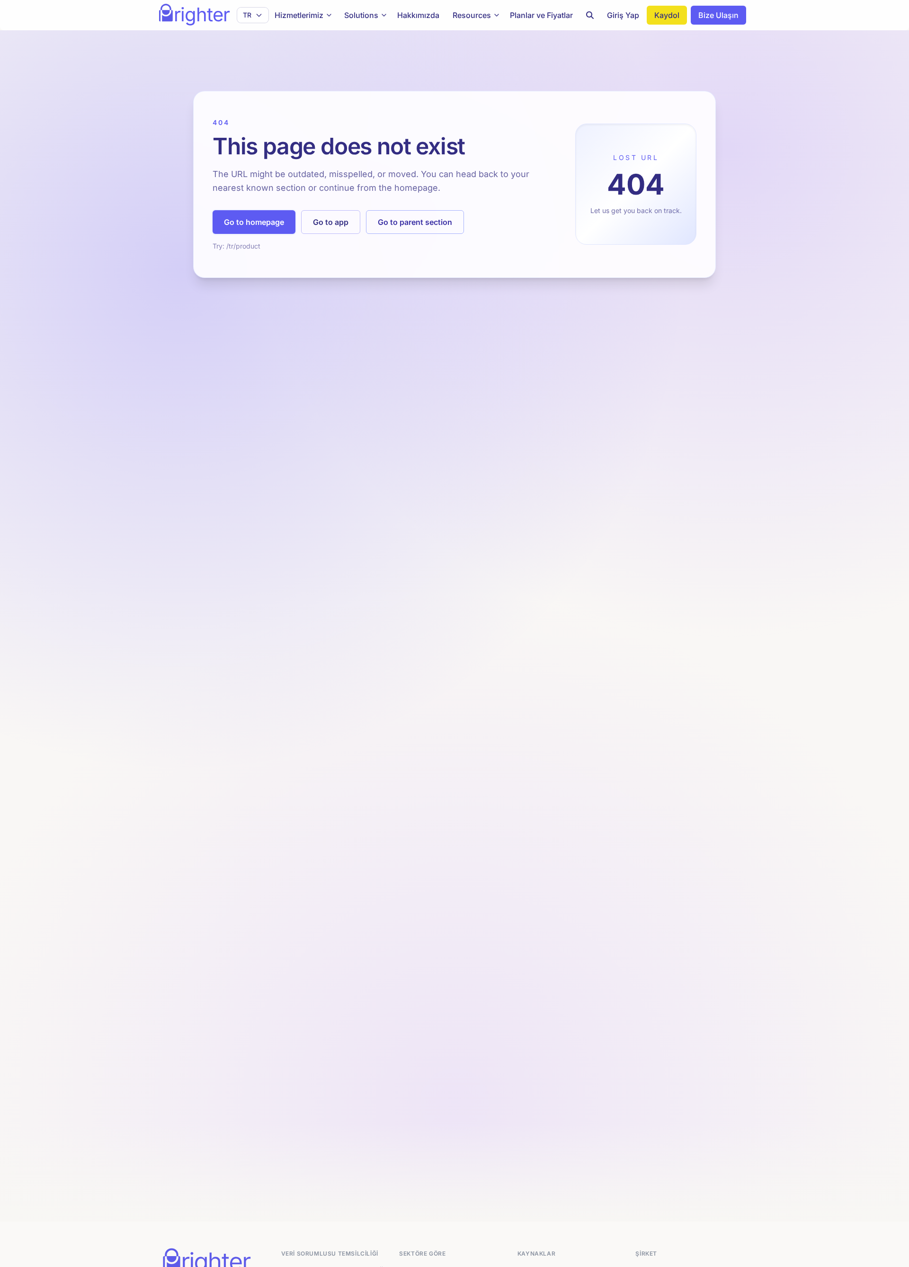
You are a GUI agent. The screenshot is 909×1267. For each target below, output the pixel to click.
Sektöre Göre (422, 1253)
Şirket (646, 1253)
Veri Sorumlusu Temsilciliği (329, 1253)
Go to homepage (254, 222)
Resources (472, 15)
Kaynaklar (536, 1253)
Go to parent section (415, 222)
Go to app (330, 222)
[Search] (589, 15)
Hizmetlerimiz (299, 15)
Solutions (361, 15)
